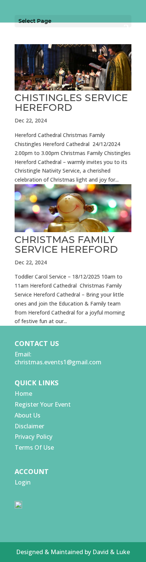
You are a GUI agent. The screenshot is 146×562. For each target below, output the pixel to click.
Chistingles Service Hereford (71, 102)
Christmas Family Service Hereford (66, 244)
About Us (27, 415)
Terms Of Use (34, 447)
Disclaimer (29, 426)
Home (23, 393)
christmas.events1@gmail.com (58, 362)
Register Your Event (43, 404)
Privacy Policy (33, 436)
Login (23, 482)
